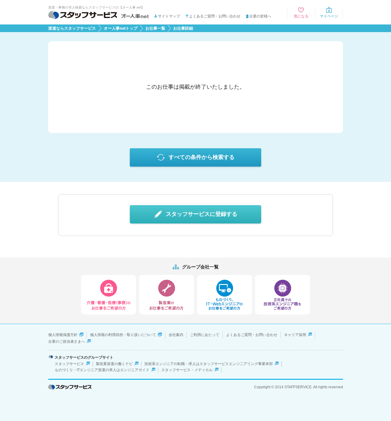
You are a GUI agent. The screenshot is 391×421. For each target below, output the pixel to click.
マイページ (329, 16)
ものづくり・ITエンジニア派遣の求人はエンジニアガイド (102, 370)
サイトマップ (169, 16)
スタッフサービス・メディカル (187, 370)
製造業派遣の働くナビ (114, 364)
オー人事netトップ (120, 28)
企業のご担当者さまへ (66, 341)
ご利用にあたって (204, 335)
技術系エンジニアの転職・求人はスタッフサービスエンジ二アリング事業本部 (208, 364)
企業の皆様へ (260, 16)
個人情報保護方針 (63, 335)
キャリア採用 (295, 335)
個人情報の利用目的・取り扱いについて (123, 335)
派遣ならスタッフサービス (72, 28)
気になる (301, 16)
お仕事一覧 (155, 28)
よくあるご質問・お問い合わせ (214, 16)
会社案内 (176, 335)
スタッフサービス (69, 364)
